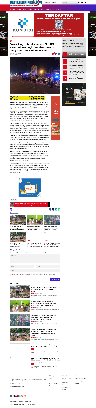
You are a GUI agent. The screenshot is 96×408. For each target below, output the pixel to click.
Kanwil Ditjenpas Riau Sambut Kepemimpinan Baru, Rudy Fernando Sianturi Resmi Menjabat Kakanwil (76, 66)
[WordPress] (19, 396)
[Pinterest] (16, 396)
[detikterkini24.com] (26, 2)
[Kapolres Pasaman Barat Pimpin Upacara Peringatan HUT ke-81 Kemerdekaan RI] (35, 237)
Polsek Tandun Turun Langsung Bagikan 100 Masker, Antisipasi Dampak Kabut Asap (17, 228)
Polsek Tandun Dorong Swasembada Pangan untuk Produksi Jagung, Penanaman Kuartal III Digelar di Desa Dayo (17, 245)
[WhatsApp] (59, 209)
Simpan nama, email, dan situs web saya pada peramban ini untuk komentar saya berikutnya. (33, 275)
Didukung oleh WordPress (17, 404)
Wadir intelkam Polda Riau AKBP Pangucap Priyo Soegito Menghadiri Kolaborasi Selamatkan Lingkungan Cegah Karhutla (76, 72)
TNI (49, 385)
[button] (78, 2)
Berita (50, 378)
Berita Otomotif (67, 378)
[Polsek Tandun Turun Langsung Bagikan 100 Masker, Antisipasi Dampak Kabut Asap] (18, 220)
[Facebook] (50, 209)
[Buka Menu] (85, 2)
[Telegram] (56, 209)
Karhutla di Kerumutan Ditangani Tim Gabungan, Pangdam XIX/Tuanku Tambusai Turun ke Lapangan (51, 228)
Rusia (64, 389)
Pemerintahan (52, 388)
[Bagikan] (59, 54)
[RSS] (25, 396)
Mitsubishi (65, 387)
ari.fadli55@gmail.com (18, 386)
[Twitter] (53, 209)
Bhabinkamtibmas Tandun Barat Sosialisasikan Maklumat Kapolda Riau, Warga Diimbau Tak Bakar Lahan (34, 228)
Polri (11, 41)
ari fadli (15, 53)
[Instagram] (22, 396)
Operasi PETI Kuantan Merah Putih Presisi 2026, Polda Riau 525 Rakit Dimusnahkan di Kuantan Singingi (52, 245)
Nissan (65, 385)
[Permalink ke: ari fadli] (11, 54)
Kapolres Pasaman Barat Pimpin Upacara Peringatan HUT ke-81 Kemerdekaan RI (34, 245)
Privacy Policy (78, 381)
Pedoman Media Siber (80, 378)
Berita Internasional (65, 381)
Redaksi (77, 383)
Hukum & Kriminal (53, 383)
